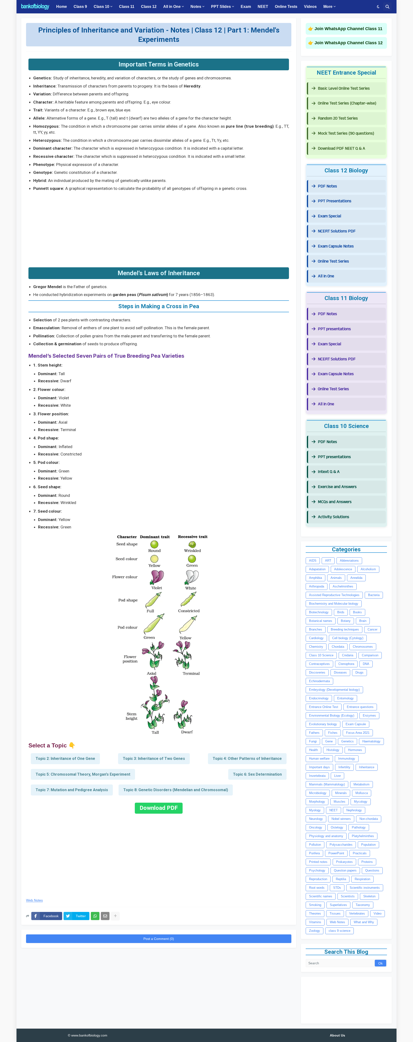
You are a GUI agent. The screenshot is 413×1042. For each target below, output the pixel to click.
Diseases (340, 672)
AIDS (312, 560)
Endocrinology (319, 698)
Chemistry (316, 646)
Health (313, 750)
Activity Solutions (333, 517)
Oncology (315, 827)
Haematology (371, 741)
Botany (346, 621)
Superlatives (338, 905)
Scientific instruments (365, 887)
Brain (362, 621)
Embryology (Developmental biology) (334, 689)
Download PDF (159, 808)
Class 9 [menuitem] (80, 7)
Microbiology (317, 793)
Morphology (317, 801)
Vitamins (315, 922)
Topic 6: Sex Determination (257, 774)
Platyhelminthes (363, 836)
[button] (378, 6)
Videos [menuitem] (310, 7)
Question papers (345, 870)
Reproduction (318, 879)
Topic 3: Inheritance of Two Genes (154, 758)
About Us (337, 1035)
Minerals (341, 793)
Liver (337, 776)
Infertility (344, 767)
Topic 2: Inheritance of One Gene (65, 758)
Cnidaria (347, 655)
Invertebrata (317, 776)
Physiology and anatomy (326, 836)
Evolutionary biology (323, 724)
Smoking (315, 905)
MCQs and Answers (335, 502)
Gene (329, 741)
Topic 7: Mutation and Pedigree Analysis (72, 790)
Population (368, 844)
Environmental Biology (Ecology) (331, 715)
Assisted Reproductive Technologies (334, 595)
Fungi (313, 741)
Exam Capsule (356, 724)
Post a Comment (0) (158, 939)
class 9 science (339, 930)
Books (357, 612)
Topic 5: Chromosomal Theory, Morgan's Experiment (83, 774)
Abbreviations (349, 560)
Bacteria (374, 595)
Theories (315, 913)
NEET (333, 810)
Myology (315, 810)
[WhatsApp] (95, 916)
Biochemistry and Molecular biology (333, 603)
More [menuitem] (327, 7)
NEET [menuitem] (263, 7)
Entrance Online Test (323, 707)
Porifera (314, 853)
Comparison (370, 655)
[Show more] (115, 916)
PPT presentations (334, 329)
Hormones (355, 750)
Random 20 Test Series (338, 118)
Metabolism (361, 784)
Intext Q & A (329, 472)
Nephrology (354, 810)
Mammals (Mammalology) (327, 784)
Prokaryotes (344, 862)
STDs (337, 887)
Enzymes (369, 715)
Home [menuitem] (61, 7)
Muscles (339, 801)
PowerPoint (336, 853)
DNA (366, 664)
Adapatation (317, 569)
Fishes (332, 733)
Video (377, 913)
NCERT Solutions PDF (337, 231)
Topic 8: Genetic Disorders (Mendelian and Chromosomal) (175, 790)
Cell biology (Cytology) (347, 638)
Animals (336, 578)
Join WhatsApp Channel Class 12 (349, 42)
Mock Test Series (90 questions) (346, 133)
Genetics (347, 741)
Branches (315, 629)
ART (328, 560)
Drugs (359, 672)
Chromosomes (363, 646)
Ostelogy (337, 827)
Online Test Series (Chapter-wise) (347, 103)
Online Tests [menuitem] (286, 7)
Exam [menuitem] (246, 7)
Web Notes (34, 900)
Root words (317, 887)
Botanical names (320, 621)
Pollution (315, 844)
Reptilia (341, 879)
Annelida (356, 578)
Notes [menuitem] (195, 7)
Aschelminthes (343, 586)
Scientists (348, 896)
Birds (340, 612)
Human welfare (319, 758)
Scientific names (320, 896)
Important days (319, 767)
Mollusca (361, 793)
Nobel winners (341, 819)
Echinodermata (319, 681)
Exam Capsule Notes (336, 246)
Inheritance (366, 767)
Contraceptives (319, 664)
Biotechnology (319, 612)
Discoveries (317, 672)
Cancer (372, 629)
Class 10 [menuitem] (101, 7)
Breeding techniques (345, 629)
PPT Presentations (334, 201)
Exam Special (329, 216)
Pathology (359, 827)
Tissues (335, 913)
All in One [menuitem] (172, 7)
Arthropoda (316, 586)
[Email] (105, 916)
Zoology (314, 930)
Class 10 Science (321, 655)
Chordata (338, 646)
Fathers (314, 733)
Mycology (360, 801)
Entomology (345, 698)
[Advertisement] (158, 227)
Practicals (360, 853)
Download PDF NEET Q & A (341, 148)
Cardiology (316, 638)
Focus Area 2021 (358, 733)
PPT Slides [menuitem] (221, 7)
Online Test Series (333, 261)
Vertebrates (357, 913)
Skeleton (369, 896)
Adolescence (343, 569)
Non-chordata (368, 819)
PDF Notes (327, 186)
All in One (326, 276)
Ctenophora (346, 664)
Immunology (346, 758)
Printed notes (318, 862)
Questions (372, 870)
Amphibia (315, 578)
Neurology (316, 819)
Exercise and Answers (337, 487)
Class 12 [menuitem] (149, 7)
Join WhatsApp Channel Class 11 (348, 28)
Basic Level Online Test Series (344, 88)
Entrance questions (360, 707)
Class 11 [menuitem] (126, 7)
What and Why (364, 922)
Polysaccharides (341, 844)
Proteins (367, 862)
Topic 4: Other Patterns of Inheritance (247, 758)
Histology (332, 750)
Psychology (317, 870)
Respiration (362, 879)
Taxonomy (363, 905)
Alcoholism (368, 569)
